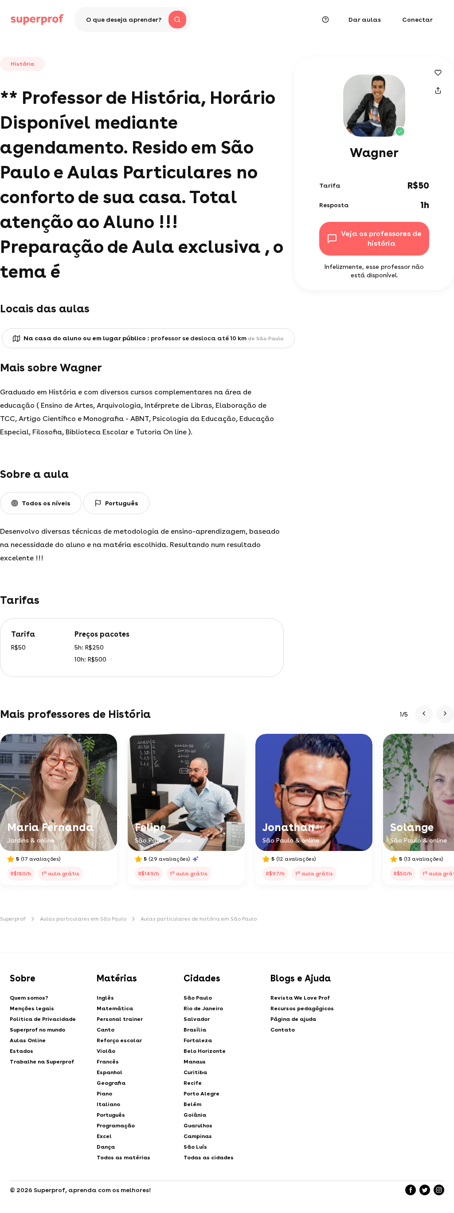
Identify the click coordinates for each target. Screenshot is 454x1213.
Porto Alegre (201, 1094)
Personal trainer (120, 1019)
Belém (192, 1104)
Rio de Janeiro (203, 1008)
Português (111, 1115)
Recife (193, 1083)
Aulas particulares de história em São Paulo (199, 919)
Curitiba (195, 1072)
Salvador (197, 1019)
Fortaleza (198, 1040)
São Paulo (198, 998)
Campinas (198, 1136)
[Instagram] (439, 1190)
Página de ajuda (293, 1019)
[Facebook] (410, 1190)
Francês (108, 1062)
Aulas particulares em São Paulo (83, 919)
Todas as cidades (209, 1157)
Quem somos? (29, 998)
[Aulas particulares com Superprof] (37, 19)
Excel (104, 1136)
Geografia (111, 1083)
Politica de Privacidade (43, 1019)
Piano (104, 1094)
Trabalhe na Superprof (42, 1062)
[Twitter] (424, 1190)
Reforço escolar (119, 1040)
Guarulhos (198, 1125)
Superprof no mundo (37, 1030)
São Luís (195, 1147)
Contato (282, 1030)
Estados (21, 1051)
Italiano (108, 1104)
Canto (105, 1030)
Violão (106, 1051)
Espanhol (109, 1072)
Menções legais (32, 1008)
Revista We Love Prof (300, 998)
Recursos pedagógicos (302, 1008)
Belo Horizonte (205, 1051)
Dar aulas (364, 19)
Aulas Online (28, 1040)
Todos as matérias (123, 1157)
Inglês (105, 998)
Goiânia (195, 1115)
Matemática (115, 1008)
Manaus (195, 1062)
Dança (106, 1147)
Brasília (195, 1030)
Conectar (417, 19)
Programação (116, 1125)
